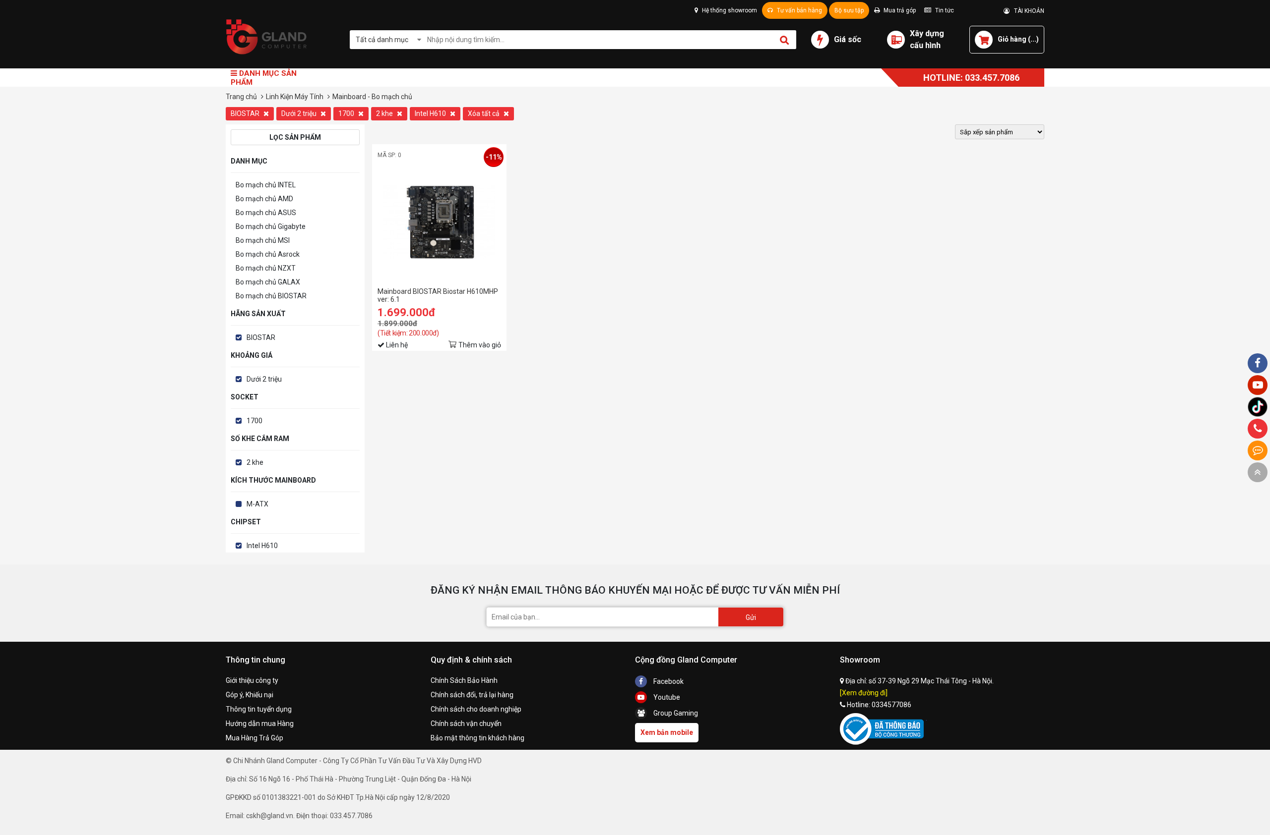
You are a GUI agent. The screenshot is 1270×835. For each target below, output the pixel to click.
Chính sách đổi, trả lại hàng (472, 695)
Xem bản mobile (666, 732)
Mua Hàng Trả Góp (254, 738)
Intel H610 (431, 113)
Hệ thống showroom (728, 10)
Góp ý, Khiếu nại (249, 695)
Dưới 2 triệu (299, 113)
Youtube (666, 697)
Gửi (751, 617)
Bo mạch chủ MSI (263, 240)
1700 (347, 113)
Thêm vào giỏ (479, 345)
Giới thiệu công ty (252, 680)
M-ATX (257, 504)
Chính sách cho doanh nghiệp (476, 709)
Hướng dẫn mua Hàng (260, 723)
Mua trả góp (899, 10)
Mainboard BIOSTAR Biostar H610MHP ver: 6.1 (438, 295)
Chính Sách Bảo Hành (464, 680)
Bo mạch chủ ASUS (266, 213)
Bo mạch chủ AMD (264, 199)
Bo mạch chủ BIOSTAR (271, 296)
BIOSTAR (246, 113)
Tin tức (944, 10)
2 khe (385, 113)
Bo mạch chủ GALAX (268, 282)
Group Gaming (675, 713)
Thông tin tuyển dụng (259, 709)
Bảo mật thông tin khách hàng (477, 738)
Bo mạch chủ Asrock (268, 254)
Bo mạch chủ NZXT (266, 268)
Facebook (668, 681)
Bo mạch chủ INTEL (266, 185)
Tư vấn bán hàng (798, 10)
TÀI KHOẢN (1027, 10)
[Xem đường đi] (864, 693)
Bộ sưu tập (849, 10)
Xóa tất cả (484, 113)
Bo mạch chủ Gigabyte (271, 226)
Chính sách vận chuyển (466, 723)
